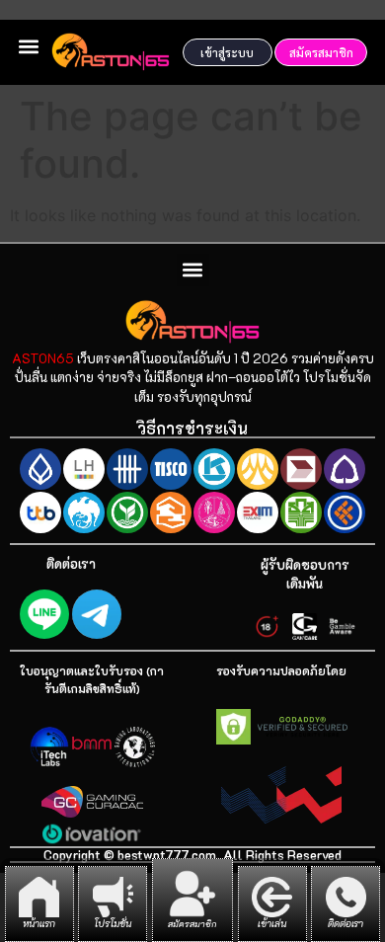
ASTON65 (43, 358)
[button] (28, 46)
